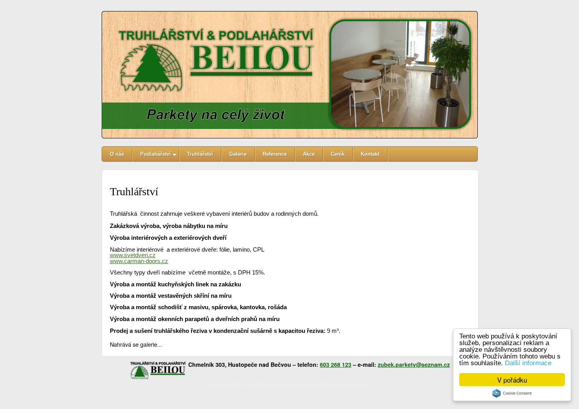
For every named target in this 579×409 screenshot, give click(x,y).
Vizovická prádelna (223, 383)
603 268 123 (335, 364)
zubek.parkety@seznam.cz (414, 364)
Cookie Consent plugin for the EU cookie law (512, 393)
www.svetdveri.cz (133, 255)
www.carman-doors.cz (139, 261)
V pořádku (512, 380)
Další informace (528, 363)
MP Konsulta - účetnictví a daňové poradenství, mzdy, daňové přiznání (308, 383)
